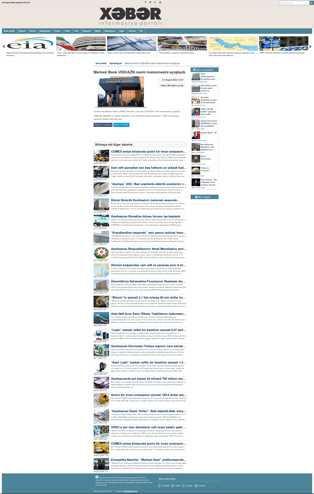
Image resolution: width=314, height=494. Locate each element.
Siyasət (22, 30)
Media (98, 30)
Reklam (173, 479)
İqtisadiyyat (45, 30)
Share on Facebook (103, 124)
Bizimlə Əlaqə (164, 479)
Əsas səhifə (9, 30)
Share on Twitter (121, 124)
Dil (141, 30)
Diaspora (87, 30)
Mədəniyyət (110, 30)
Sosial (57, 30)
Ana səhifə (101, 63)
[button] (4, 46)
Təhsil (67, 30)
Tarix (76, 30)
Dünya (33, 30)
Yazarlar (132, 30)
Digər (121, 30)
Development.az (130, 491)
